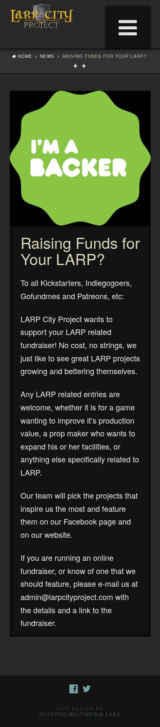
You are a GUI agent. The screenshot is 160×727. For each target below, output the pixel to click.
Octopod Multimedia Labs (80, 714)
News (47, 56)
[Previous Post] (77, 66)
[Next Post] (84, 66)
